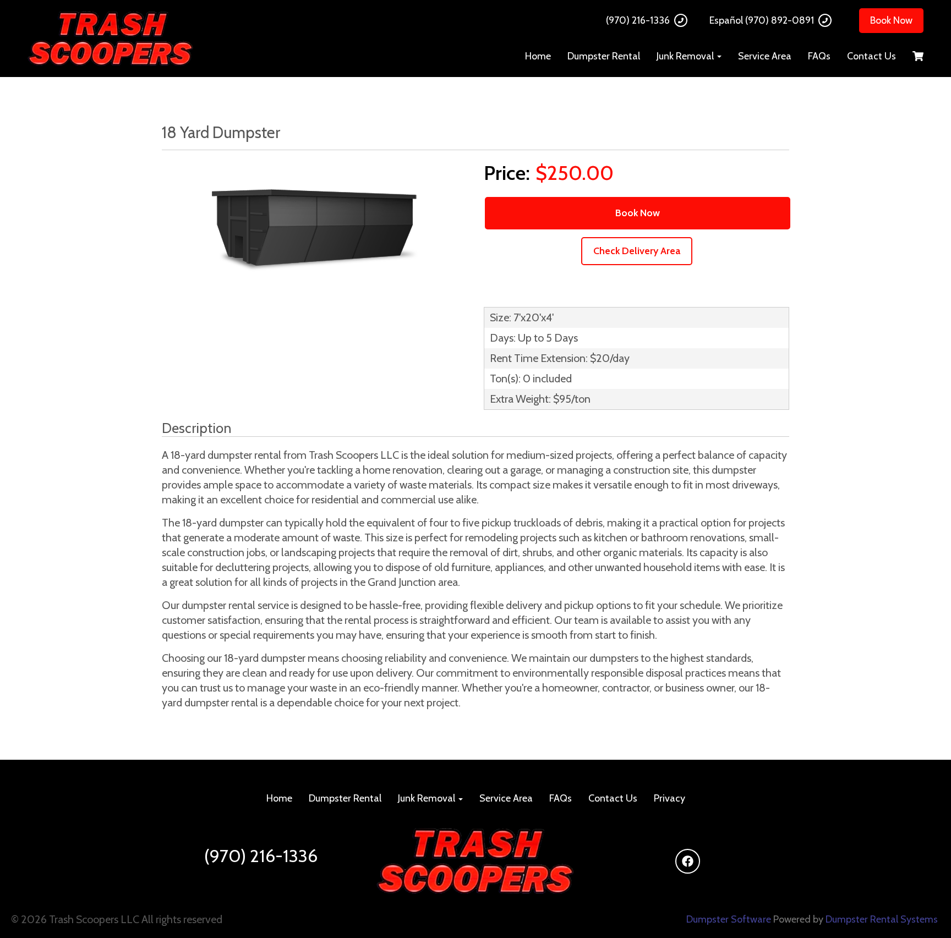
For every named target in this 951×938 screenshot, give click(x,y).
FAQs (819, 56)
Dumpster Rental (603, 56)
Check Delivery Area (636, 251)
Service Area (764, 56)
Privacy (669, 798)
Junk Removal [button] (686, 56)
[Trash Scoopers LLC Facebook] (687, 861)
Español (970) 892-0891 (761, 20)
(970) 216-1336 (638, 20)
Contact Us (871, 56)
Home (538, 56)
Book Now (891, 20)
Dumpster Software (728, 919)
